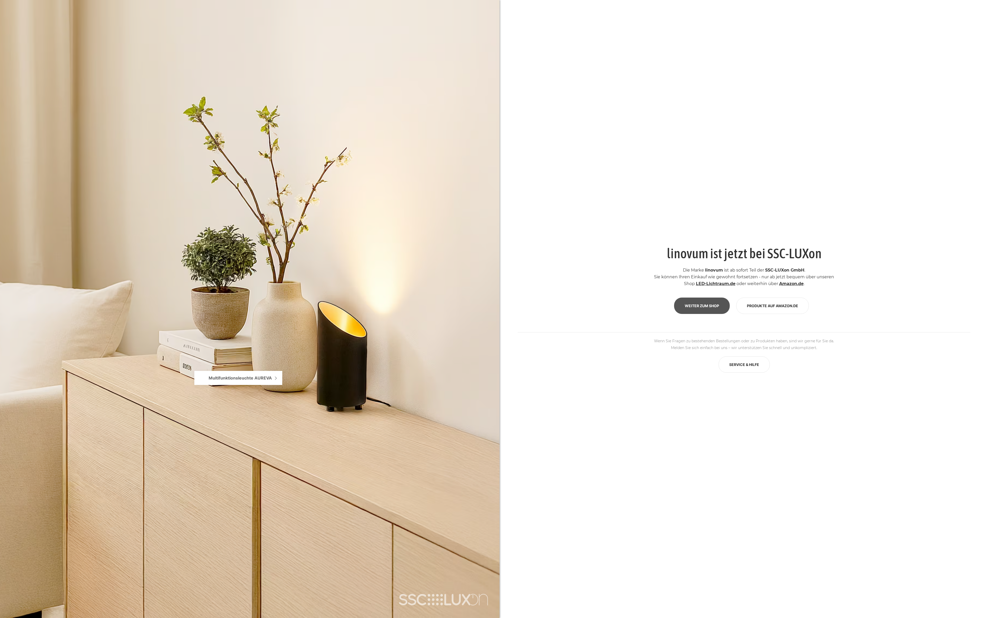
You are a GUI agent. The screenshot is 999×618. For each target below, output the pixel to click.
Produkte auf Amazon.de (772, 306)
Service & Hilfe (744, 364)
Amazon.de (791, 283)
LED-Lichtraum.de (715, 283)
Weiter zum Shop (702, 306)
